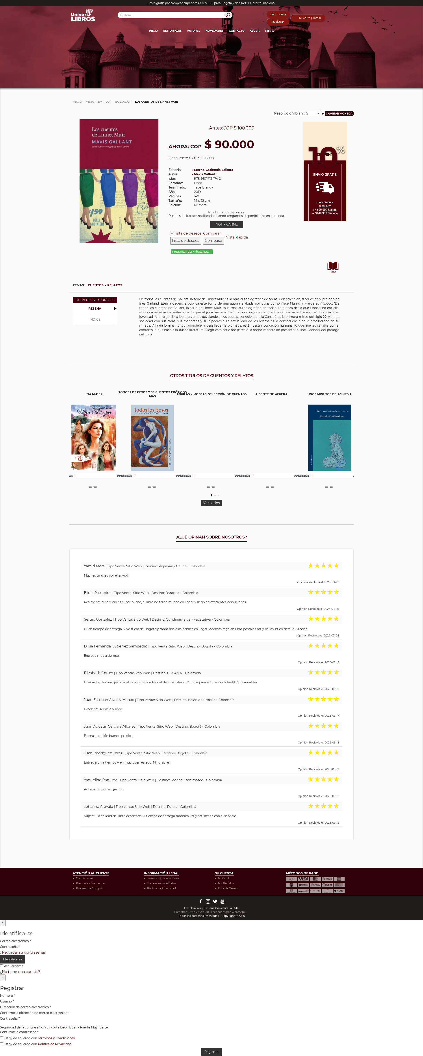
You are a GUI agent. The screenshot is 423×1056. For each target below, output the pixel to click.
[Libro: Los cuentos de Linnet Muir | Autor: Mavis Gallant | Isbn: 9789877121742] (119, 181)
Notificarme (227, 224)
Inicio (153, 30)
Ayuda (255, 30)
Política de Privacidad (161, 888)
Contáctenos (84, 878)
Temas (269, 30)
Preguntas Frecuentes (91, 883)
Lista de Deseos (228, 888)
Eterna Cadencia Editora (213, 170)
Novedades (215, 30)
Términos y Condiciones (163, 878)
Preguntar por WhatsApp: (191, 251)
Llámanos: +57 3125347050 (191, 912)
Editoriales (172, 30)
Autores (193, 30)
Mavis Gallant (204, 174)
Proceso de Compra (89, 888)
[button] (211, 495)
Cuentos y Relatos (105, 285)
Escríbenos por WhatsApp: (229, 912)
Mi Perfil (223, 878)
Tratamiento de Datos (161, 883)
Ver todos (211, 503)
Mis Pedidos (226, 883)
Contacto (237, 30)
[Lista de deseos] (90, 487)
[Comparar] (95, 487)
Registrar (278, 21)
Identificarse (278, 14)
